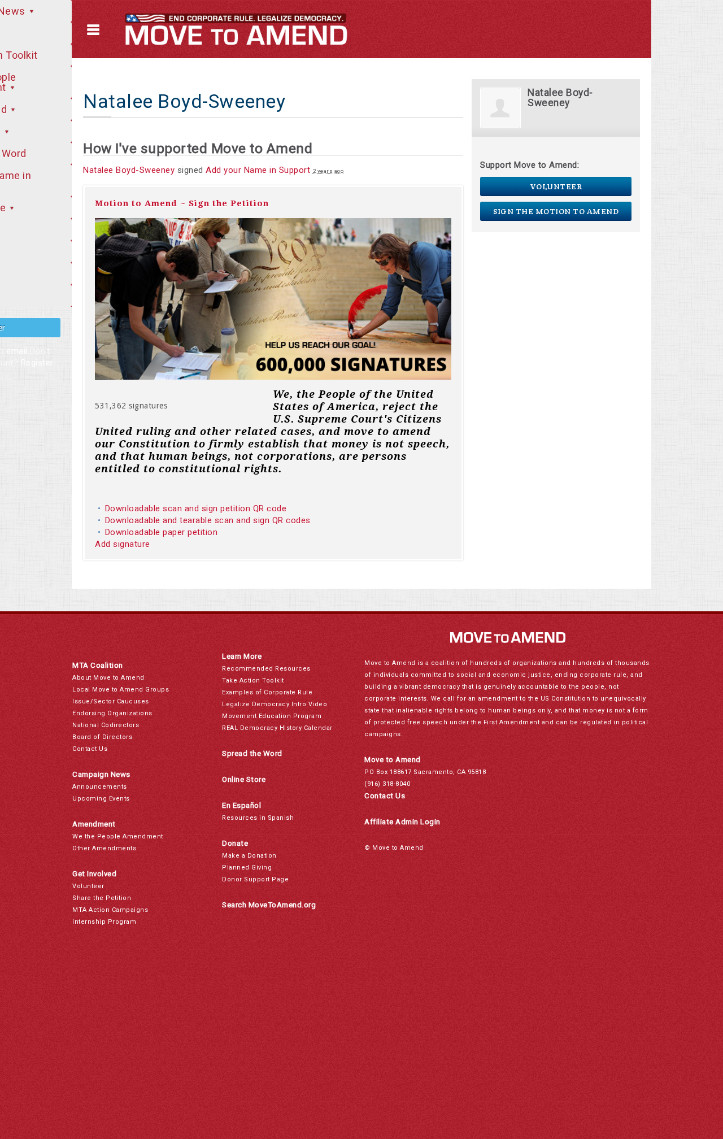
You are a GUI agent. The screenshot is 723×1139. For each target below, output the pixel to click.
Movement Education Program (271, 716)
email (17, 351)
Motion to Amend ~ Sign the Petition (182, 203)
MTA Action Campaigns (110, 910)
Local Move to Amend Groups (120, 689)
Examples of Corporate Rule (267, 692)
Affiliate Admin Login (402, 822)
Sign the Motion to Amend (556, 211)
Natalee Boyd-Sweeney (129, 170)
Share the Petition (101, 898)
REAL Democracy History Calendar (277, 728)
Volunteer (556, 186)
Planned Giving (247, 867)
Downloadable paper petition (162, 532)
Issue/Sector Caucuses (110, 701)
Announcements (99, 786)
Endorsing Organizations (112, 713)
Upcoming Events (101, 798)
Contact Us (89, 749)
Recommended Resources (266, 668)
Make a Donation (249, 855)
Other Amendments (104, 848)
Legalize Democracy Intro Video (274, 704)
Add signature (122, 544)
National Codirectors (105, 725)
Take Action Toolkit (253, 680)
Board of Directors (102, 737)
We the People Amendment (117, 836)
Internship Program (104, 921)
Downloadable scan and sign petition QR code (196, 508)
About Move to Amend (108, 677)
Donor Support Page (255, 879)
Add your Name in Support (258, 170)
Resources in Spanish (258, 817)
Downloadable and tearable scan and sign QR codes (208, 520)
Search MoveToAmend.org (269, 905)
